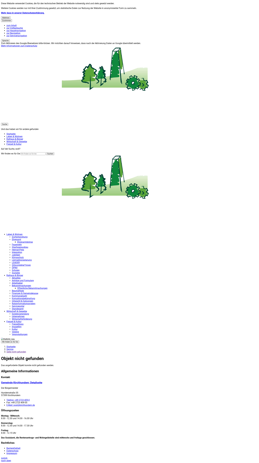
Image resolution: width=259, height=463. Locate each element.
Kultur (15, 329)
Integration (17, 252)
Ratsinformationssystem (23, 303)
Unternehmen (18, 316)
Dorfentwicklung (20, 237)
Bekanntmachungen (21, 285)
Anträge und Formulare (23, 280)
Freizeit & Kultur (13, 321)
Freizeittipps (17, 324)
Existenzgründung (20, 314)
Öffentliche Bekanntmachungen (32, 288)
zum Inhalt (11, 25)
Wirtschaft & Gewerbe (16, 311)
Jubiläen (16, 255)
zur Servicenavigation (16, 35)
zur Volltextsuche (14, 28)
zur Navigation (13, 33)
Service (9, 349)
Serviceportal (18, 306)
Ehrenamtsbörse (25, 242)
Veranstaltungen (20, 334)
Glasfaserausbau (20, 247)
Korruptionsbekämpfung (23, 298)
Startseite (11, 346)
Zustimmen (6, 21)
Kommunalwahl (19, 296)
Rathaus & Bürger (14, 275)
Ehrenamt (16, 239)
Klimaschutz (18, 257)
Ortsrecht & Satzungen (22, 301)
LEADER (16, 262)
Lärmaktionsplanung (22, 260)
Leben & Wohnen (14, 234)
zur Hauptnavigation (16, 30)
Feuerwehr (17, 244)
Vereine (15, 332)
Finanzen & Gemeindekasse (25, 293)
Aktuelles (16, 278)
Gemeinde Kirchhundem (21, 382)
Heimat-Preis (18, 249)
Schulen (16, 270)
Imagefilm (16, 326)
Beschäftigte (18, 290)
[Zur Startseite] (82, 121)
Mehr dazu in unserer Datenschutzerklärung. (23, 13)
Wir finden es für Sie (10, 153)
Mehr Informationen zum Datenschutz (19, 46)
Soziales (16, 273)
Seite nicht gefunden (16, 352)
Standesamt (17, 308)
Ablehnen (5, 18)
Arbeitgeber (17, 283)
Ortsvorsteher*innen (21, 265)
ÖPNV (15, 267)
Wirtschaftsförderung (22, 319)
